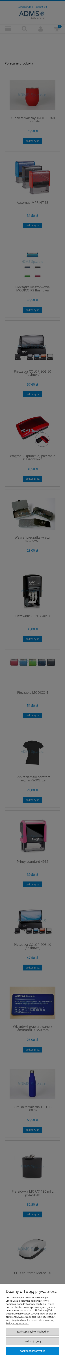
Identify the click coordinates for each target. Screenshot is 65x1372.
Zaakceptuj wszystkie (32, 1350)
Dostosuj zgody (33, 1341)
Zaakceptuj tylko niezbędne (33, 1331)
